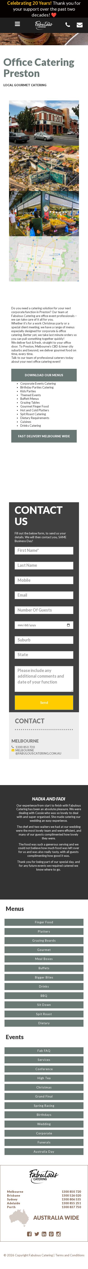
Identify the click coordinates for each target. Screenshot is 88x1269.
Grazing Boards (44, 940)
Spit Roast (44, 1014)
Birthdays (44, 1115)
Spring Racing (44, 1105)
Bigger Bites (44, 977)
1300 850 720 (25, 747)
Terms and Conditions (69, 1255)
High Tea (44, 1078)
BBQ (44, 996)
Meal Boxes (44, 959)
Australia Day (44, 1151)
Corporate (44, 1133)
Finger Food (44, 922)
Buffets (44, 968)
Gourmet (44, 950)
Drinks (44, 986)
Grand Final (44, 1096)
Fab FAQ (44, 1050)
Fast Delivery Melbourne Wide (44, 436)
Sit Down (44, 1005)
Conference (44, 1069)
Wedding (44, 1124)
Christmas (44, 1087)
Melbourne (15, 1191)
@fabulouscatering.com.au (38, 752)
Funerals (44, 1142)
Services (44, 1060)
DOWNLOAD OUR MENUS (44, 375)
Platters (44, 931)
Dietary (44, 1023)
